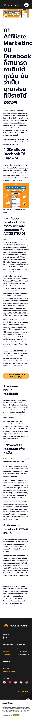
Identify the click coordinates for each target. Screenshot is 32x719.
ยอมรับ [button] (16, 715)
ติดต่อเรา (5, 666)
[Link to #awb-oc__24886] (26, 5)
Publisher (6, 649)
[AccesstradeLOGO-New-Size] (11, 4)
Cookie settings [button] (7, 715)
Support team (23, 691)
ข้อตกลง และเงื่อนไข (9, 672)
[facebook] (4, 637)
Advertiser (6, 655)
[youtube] (7, 637)
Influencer (6, 652)
